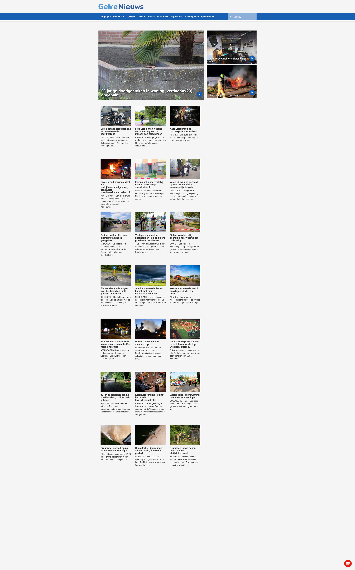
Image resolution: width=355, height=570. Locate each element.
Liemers (141, 16)
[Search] (231, 16)
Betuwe (151, 16)
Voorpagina (105, 16)
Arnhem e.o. (118, 16)
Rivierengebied (192, 16)
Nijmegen (131, 16)
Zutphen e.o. (176, 16)
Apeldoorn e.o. (208, 16)
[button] (348, 563)
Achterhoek (162, 16)
